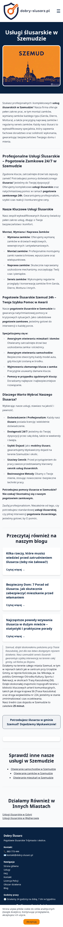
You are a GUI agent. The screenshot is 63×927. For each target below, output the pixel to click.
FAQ (6, 873)
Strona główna (11, 866)
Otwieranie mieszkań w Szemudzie (33, 777)
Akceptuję (31, 921)
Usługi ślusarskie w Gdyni (17, 814)
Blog (6, 888)
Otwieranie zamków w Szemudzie (33, 773)
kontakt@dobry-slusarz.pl (20, 855)
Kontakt (7, 877)
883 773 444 (13, 851)
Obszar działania (12, 884)
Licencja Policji (11, 880)
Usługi (7, 869)
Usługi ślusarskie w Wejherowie (20, 818)
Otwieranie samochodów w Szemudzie (33, 769)
